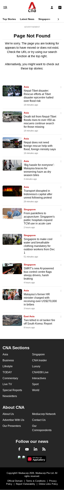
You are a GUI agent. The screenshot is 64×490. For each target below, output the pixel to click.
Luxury (36, 366)
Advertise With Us (13, 419)
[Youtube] (27, 449)
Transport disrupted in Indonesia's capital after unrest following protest (38, 194)
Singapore (44, 19)
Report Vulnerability (25, 484)
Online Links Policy (48, 484)
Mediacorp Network (44, 414)
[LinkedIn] (35, 449)
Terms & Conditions (36, 481)
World (35, 390)
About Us (8, 414)
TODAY (7, 372)
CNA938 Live (40, 372)
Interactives (39, 378)
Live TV (7, 384)
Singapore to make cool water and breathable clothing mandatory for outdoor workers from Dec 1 (39, 246)
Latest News (27, 19)
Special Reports (12, 390)
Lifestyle (8, 366)
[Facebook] (19, 449)
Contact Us (39, 419)
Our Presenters (12, 425)
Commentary (10, 378)
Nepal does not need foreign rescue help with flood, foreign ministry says (40, 146)
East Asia (29, 316)
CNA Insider (39, 360)
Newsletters (10, 396)
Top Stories (9, 19)
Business (8, 360)
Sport (35, 384)
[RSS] (44, 449)
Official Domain (15, 481)
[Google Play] (19, 458)
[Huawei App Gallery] (36, 459)
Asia (26, 86)
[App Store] (23, 458)
